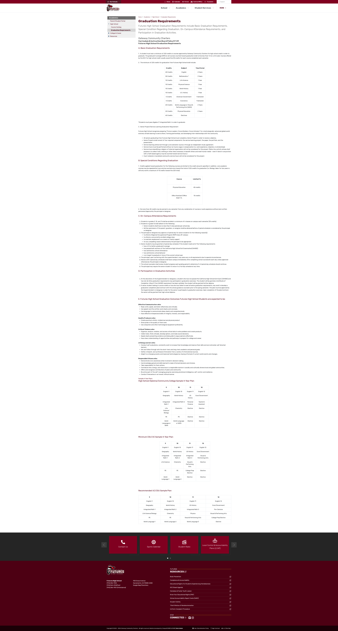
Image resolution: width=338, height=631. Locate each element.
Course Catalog (116, 27)
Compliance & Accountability (179, 580)
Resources (113, 36)
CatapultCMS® (166, 628)
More (222, 8)
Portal (186, 2)
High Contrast (216, 628)
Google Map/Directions (140, 585)
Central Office (197, 2)
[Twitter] (190, 618)
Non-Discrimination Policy (200, 629)
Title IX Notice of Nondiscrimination (182, 605)
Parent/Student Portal (117, 21)
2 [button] (170, 558)
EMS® (173, 628)
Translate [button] (210, 2)
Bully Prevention (175, 576)
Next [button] (234, 544)
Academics (181, 8)
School (164, 8)
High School (114, 24)
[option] (123, 545)
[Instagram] (193, 618)
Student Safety (175, 602)
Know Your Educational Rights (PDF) (182, 594)
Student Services (203, 8)
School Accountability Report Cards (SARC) (184, 598)
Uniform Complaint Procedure (180, 609)
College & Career (115, 33)
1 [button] (168, 558)
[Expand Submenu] (109, 24)
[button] (115, 2)
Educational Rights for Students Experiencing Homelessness (190, 584)
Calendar (177, 2)
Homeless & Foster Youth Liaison (181, 591)
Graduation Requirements (120, 30)
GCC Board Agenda (176, 587)
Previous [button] (104, 544)
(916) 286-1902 (112, 583)
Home (168, 2)
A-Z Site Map (226, 629)
